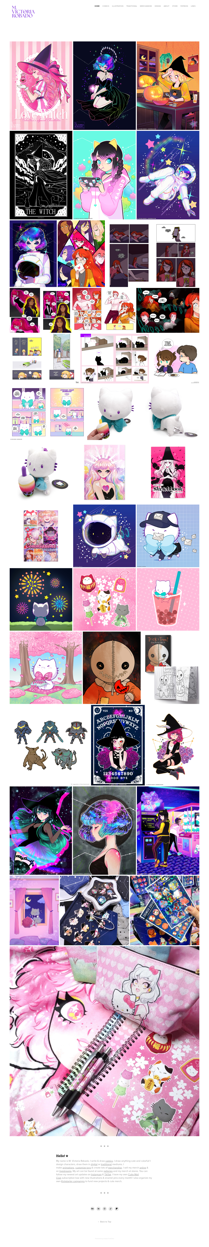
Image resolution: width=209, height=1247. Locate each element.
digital (94, 1164)
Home (97, 6)
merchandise (115, 1167)
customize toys (83, 1167)
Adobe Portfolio (108, 1238)
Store (175, 6)
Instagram (96, 1174)
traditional (106, 1164)
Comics (105, 6)
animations (68, 1167)
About (166, 6)
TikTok (107, 1174)
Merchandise (146, 6)
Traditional (131, 6)
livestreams (65, 1171)
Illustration (117, 6)
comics (109, 1161)
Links (193, 6)
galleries (108, 1171)
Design (158, 6)
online (143, 1167)
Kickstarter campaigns (73, 1181)
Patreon (184, 6)
